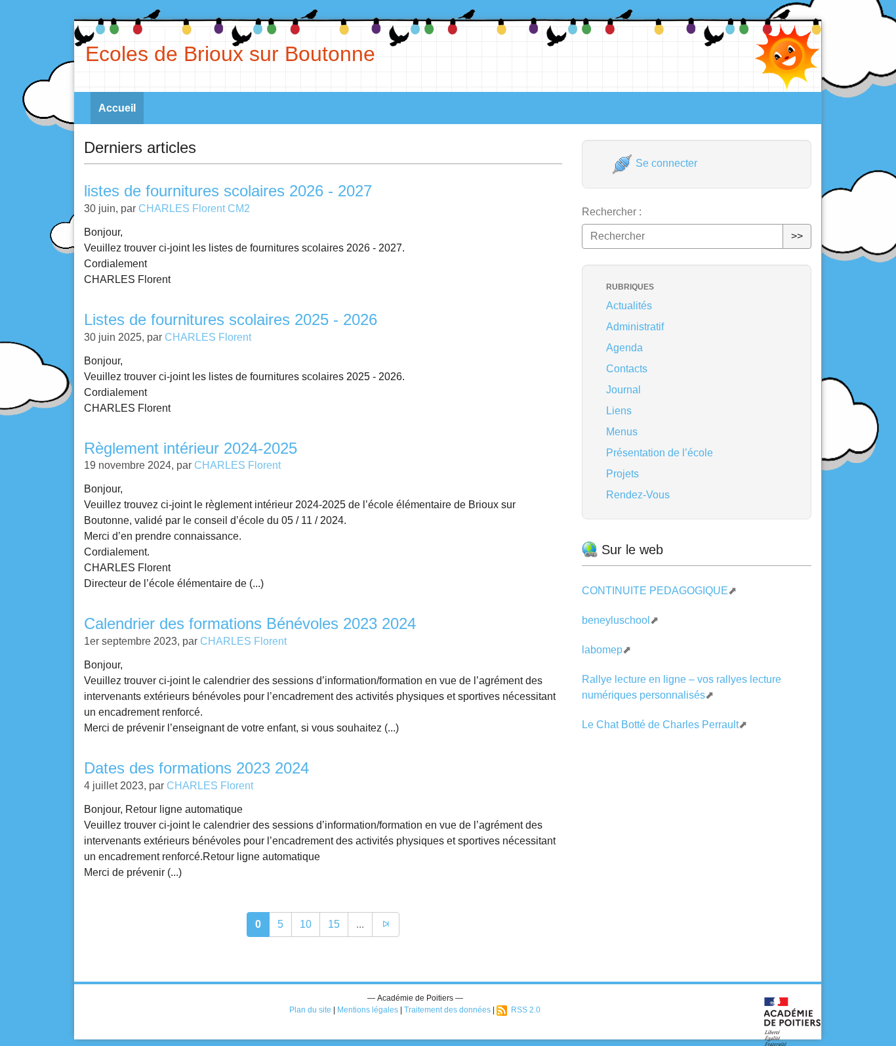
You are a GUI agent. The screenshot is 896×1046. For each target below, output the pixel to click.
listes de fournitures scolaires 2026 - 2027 (228, 191)
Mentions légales (367, 1009)
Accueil (117, 108)
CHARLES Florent (208, 337)
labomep (602, 649)
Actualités (629, 305)
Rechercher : (611, 211)
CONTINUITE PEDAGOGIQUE (655, 590)
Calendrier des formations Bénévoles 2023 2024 (250, 623)
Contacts (626, 368)
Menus (622, 431)
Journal (623, 389)
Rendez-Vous (638, 494)
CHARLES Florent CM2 (194, 208)
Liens (619, 410)
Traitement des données (447, 1009)
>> (797, 236)
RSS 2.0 (523, 1009)
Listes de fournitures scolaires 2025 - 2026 (230, 319)
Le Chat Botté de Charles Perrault (660, 724)
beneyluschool (616, 620)
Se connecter (665, 163)
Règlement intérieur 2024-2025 (190, 448)
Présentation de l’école (659, 452)
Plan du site (310, 1009)
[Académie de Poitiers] (792, 1020)
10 (306, 924)
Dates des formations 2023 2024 (196, 768)
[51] (385, 924)
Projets (622, 473)
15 (334, 924)
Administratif (635, 326)
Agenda (624, 347)
